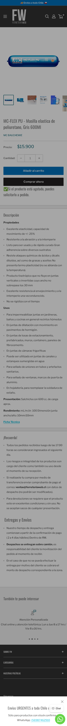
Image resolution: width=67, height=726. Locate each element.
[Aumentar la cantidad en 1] (39, 158)
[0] (61, 16)
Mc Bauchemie (12, 135)
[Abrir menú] (5, 16)
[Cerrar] (62, 701)
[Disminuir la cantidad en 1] (21, 158)
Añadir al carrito (33, 170)
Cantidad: (9, 158)
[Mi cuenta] (53, 16)
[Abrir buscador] (47, 16)
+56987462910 (40, 720)
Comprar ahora (34, 181)
